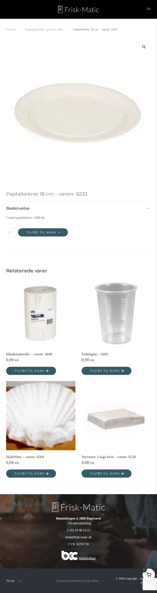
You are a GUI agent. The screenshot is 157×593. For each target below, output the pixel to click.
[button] (149, 9)
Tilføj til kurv (41, 232)
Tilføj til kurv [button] (30, 371)
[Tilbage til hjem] (78, 9)
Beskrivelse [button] (17, 208)
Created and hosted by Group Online (77, 580)
